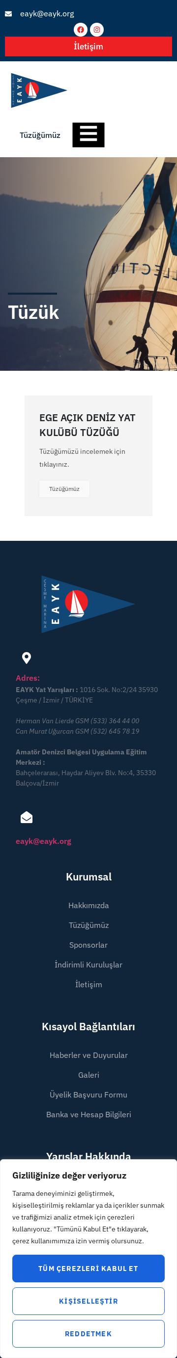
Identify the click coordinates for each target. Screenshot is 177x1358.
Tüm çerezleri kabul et (88, 1268)
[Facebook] (81, 30)
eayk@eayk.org (43, 841)
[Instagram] (97, 30)
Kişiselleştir (88, 1301)
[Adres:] (26, 658)
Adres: (28, 678)
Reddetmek (88, 1333)
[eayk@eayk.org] (26, 817)
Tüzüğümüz (64, 488)
